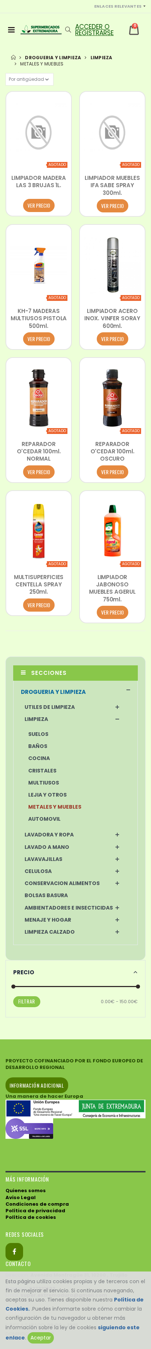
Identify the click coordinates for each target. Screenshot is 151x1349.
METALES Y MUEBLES (54, 806)
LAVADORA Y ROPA (49, 834)
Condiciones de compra (37, 1204)
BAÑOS (37, 746)
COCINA (39, 758)
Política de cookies (30, 1217)
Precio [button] (23, 972)
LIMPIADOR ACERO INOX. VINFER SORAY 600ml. (112, 318)
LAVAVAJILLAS (43, 859)
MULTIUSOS (43, 782)
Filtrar (26, 1001)
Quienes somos (25, 1190)
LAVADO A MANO (47, 847)
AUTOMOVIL (44, 819)
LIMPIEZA (102, 57)
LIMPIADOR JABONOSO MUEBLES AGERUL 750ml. (112, 588)
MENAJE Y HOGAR (48, 919)
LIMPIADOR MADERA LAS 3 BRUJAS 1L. (38, 181)
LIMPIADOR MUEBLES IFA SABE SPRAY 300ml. (112, 185)
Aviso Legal (20, 1197)
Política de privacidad (35, 1210)
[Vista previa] (12, 161)
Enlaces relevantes (118, 6)
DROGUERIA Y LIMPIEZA (53, 57)
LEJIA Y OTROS (47, 794)
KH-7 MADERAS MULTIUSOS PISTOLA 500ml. (39, 318)
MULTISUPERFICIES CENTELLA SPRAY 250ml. (39, 584)
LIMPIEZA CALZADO (50, 932)
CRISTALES (42, 770)
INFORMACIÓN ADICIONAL (37, 1085)
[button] (68, 30)
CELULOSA (38, 871)
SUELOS (38, 734)
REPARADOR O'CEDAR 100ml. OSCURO (113, 451)
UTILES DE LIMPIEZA (50, 707)
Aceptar (40, 1337)
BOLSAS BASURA (46, 895)
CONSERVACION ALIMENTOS (62, 883)
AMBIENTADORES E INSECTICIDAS (69, 907)
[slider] (13, 987)
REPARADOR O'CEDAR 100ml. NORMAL (39, 451)
